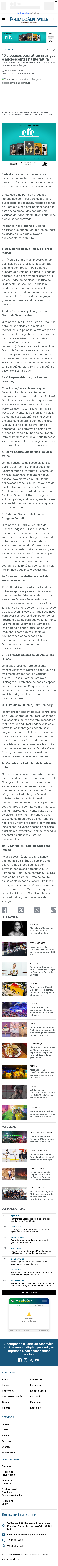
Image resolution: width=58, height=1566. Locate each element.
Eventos (6, 1447)
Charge (6, 1402)
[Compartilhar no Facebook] (4, 910)
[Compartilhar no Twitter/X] (21, 910)
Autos (5, 1379)
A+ (53, 49)
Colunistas (36, 1379)
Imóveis (6, 1424)
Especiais (35, 1407)
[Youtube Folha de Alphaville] (37, 1360)
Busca (54, 19)
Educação (35, 1396)
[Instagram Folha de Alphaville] (25, 1360)
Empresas (35, 1402)
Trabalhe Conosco (7, 1482)
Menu (3, 19)
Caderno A (8, 1390)
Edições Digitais (39, 1390)
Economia (35, 1385)
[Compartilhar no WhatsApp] (37, 910)
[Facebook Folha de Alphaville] (20, 1360)
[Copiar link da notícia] (53, 910)
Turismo (6, 1441)
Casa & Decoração (12, 1396)
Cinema (6, 1407)
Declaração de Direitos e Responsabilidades (12, 1492)
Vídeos (5, 1435)
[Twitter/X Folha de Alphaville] (31, 1360)
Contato (6, 1466)
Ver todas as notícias (29, 1292)
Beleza (5, 1385)
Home (5, 1429)
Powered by (7, 1559)
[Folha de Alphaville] (29, 20)
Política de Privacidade (8, 1473)
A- (47, 49)
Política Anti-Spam (9, 1502)
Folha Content (9, 1452)
